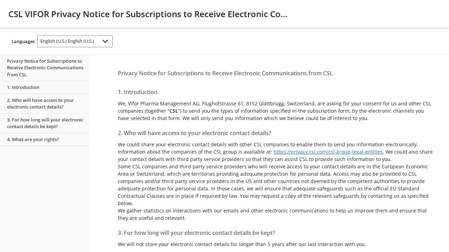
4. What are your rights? (33, 139)
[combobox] (75, 41)
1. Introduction (23, 87)
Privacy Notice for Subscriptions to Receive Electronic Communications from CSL (45, 68)
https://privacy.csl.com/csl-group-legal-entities (328, 151)
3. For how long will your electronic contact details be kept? (45, 123)
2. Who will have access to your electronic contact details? (40, 103)
